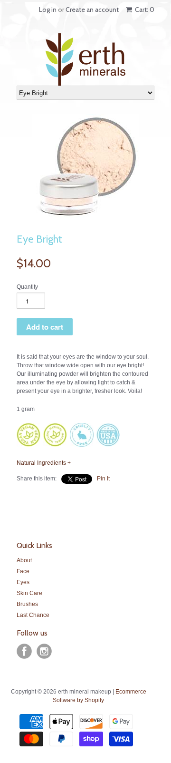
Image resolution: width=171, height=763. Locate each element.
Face (23, 571)
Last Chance (33, 615)
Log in (48, 9)
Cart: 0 (143, 9)
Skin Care (29, 593)
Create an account (92, 9)
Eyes (23, 582)
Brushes (27, 604)
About (24, 560)
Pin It (103, 478)
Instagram (44, 651)
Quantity (27, 287)
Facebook (24, 651)
